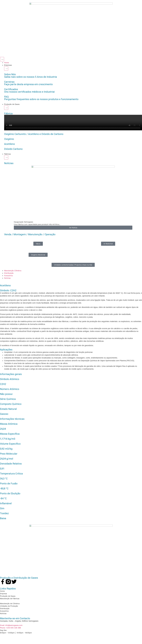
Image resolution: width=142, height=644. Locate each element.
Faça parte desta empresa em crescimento (28, 84)
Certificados (11, 89)
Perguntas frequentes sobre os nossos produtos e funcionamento (41, 99)
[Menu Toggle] (2, 59)
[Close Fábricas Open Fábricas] (6, 157)
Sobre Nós (10, 74)
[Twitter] (14, 581)
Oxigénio (9, 139)
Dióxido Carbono (13, 149)
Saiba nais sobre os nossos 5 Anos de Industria (30, 76)
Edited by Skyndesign (29, 638)
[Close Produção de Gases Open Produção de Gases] (6, 107)
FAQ (6, 96)
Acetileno (9, 144)
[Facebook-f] (2, 581)
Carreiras (9, 81)
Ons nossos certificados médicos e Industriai (29, 91)
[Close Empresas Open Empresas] (6, 68)
